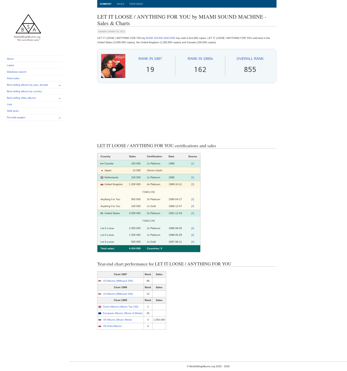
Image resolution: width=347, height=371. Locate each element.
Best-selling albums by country (24, 91)
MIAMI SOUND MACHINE (160, 38)
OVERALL (250, 59)
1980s (200, 59)
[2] (192, 177)
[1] (192, 163)
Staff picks (13, 110)
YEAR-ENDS (136, 4)
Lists (9, 104)
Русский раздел (16, 117)
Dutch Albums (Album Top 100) (120, 306)
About (10, 58)
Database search (16, 71)
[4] (192, 213)
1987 (150, 59)
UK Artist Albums (112, 326)
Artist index (13, 78)
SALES (120, 4)
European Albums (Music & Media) (123, 313)
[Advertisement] (187, 113)
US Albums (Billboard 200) (118, 280)
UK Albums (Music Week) (117, 319)
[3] (192, 184)
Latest (10, 65)
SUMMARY (106, 4)
